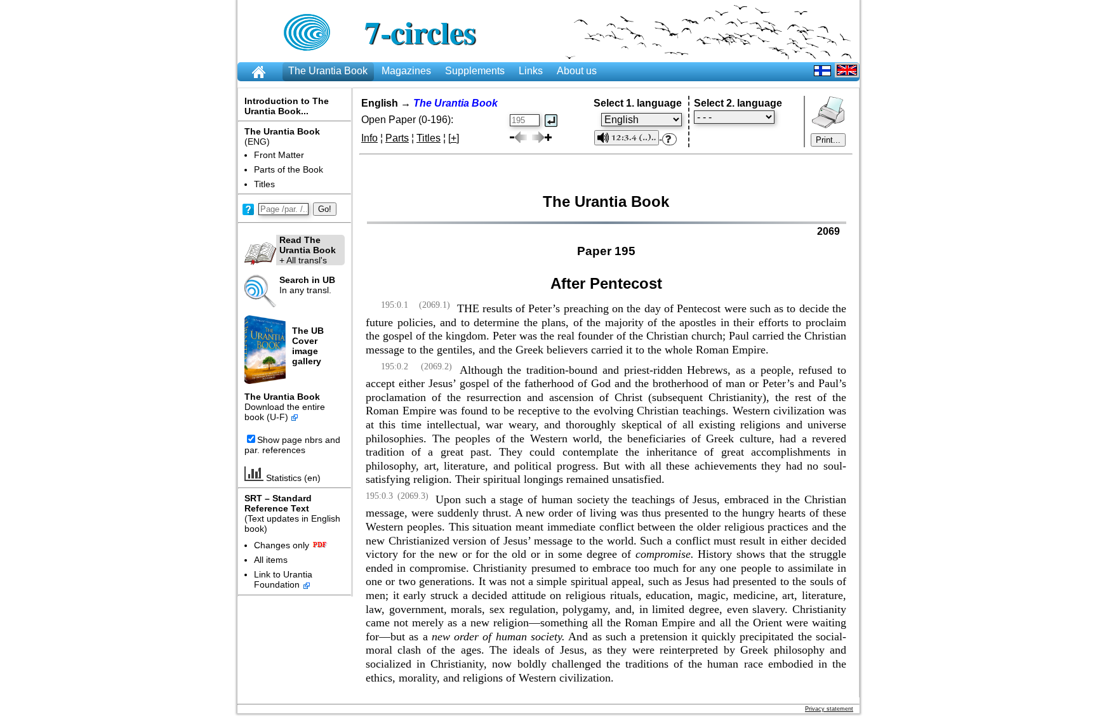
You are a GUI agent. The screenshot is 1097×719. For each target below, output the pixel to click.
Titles (264, 184)
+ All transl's (307, 250)
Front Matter (279, 155)
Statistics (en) (292, 478)
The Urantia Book (328, 70)
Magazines (406, 70)
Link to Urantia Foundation (283, 579)
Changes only (281, 545)
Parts (397, 138)
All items (271, 560)
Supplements (475, 70)
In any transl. (307, 285)
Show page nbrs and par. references (292, 445)
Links (531, 70)
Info (369, 138)
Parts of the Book (288, 169)
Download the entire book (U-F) (284, 412)
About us (577, 70)
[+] (453, 138)
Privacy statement (829, 709)
